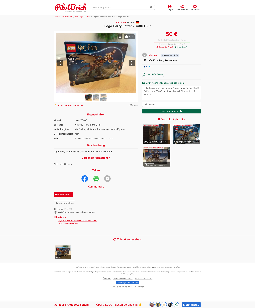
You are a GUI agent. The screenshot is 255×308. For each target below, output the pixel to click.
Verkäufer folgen (153, 74)
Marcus (152, 55)
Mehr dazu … (191, 304)
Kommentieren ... (63, 194)
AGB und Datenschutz (123, 278)
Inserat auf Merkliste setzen (68, 105)
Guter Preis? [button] (181, 47)
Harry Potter (67, 17)
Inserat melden (64, 203)
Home (57, 17)
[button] (62, 63)
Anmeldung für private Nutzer (127, 283)
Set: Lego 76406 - (82, 17)
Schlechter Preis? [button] (164, 47)
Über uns (107, 278)
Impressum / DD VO (143, 278)
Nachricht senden (172, 111)
